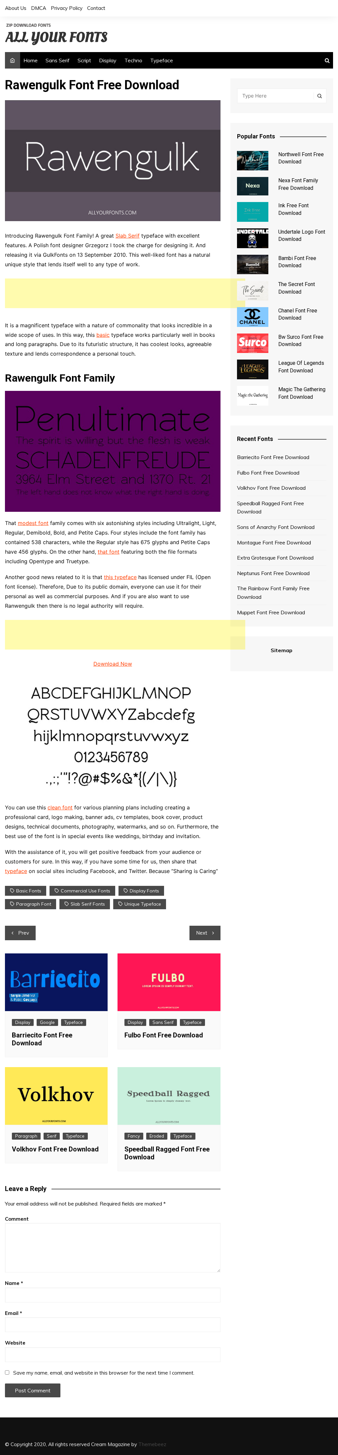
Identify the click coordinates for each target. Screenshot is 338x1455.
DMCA (38, 8)
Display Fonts (144, 891)
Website (15, 1343)
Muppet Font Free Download (271, 612)
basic (103, 335)
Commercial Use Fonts (85, 891)
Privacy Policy (67, 8)
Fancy (134, 1136)
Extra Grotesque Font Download (275, 557)
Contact (96, 8)
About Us (15, 8)
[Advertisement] (125, 293)
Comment (17, 1219)
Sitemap (281, 650)
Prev (23, 933)
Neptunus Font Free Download (273, 573)
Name (14, 1283)
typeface (16, 871)
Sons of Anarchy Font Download (276, 527)
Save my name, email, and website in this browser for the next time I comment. (103, 1373)
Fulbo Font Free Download (163, 1035)
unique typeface (142, 904)
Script (84, 60)
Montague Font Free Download (274, 542)
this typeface (120, 577)
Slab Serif (128, 235)
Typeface (161, 60)
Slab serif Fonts (88, 904)
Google (47, 1022)
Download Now (112, 663)
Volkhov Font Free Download (55, 1149)
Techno (133, 60)
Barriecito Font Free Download (273, 457)
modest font (33, 523)
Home (30, 60)
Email (13, 1313)
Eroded (157, 1136)
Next (201, 933)
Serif (51, 1136)
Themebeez (152, 1444)
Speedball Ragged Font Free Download (270, 507)
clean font (60, 807)
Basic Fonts (28, 891)
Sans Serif (58, 60)
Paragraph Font (33, 904)
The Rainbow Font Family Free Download (273, 592)
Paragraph (26, 1136)
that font (108, 551)
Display (108, 60)
